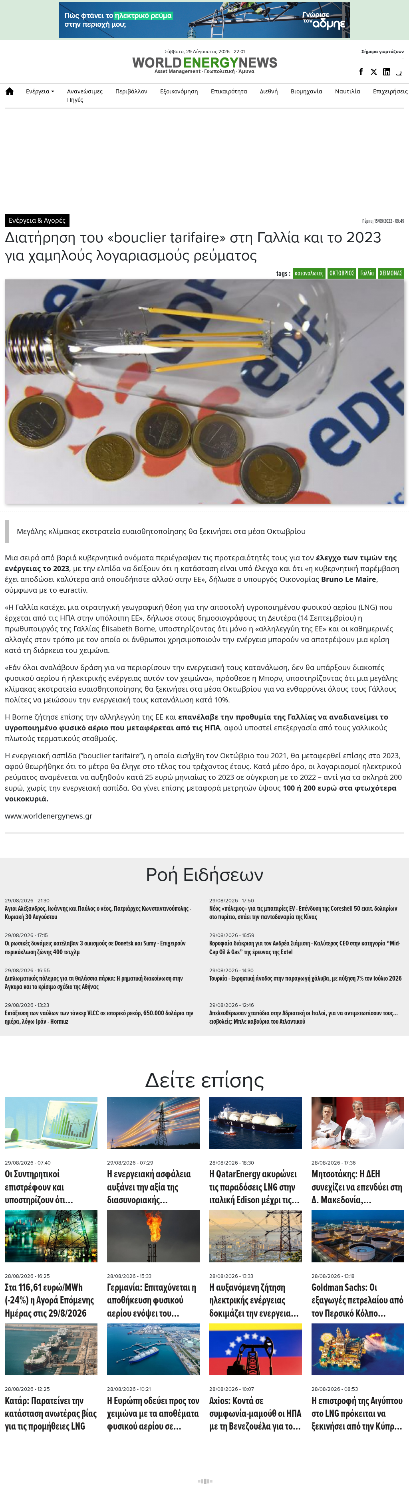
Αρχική (12, 91)
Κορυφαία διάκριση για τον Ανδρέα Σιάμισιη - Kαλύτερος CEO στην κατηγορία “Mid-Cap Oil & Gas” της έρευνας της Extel (304, 947)
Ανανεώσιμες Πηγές (85, 95)
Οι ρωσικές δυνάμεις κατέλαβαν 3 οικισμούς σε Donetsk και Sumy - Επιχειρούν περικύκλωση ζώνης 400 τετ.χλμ (95, 947)
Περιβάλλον (131, 91)
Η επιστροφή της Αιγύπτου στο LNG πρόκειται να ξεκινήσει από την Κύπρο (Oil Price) (357, 1414)
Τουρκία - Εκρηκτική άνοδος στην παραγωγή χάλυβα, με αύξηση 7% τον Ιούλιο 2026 (305, 979)
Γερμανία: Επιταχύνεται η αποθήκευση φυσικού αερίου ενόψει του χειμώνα (151, 1301)
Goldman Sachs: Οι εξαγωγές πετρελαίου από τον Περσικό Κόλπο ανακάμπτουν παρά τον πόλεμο (357, 1301)
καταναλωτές (309, 273)
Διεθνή (269, 91)
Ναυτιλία (347, 91)
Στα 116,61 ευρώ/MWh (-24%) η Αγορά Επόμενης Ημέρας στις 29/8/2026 (49, 1301)
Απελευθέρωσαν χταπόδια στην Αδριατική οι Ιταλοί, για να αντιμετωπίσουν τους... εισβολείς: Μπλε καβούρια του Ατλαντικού (303, 1017)
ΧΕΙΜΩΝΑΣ (391, 273)
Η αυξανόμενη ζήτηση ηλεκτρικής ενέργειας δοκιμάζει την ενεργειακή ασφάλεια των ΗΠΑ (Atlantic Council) (254, 1301)
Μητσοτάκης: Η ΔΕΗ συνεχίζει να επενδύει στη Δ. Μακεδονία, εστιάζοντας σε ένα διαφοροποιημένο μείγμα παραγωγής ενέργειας (357, 1187)
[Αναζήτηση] (400, 73)
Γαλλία (367, 273)
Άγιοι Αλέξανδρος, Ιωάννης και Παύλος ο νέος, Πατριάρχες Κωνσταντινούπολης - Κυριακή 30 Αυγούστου (98, 913)
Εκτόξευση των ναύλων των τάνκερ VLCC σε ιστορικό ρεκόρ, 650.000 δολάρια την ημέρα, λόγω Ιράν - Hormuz (99, 1017)
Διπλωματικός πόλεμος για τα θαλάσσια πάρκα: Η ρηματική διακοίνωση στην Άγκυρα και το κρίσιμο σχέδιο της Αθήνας (94, 983)
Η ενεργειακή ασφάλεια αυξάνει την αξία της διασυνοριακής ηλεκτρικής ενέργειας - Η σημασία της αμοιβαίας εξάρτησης (150, 1187)
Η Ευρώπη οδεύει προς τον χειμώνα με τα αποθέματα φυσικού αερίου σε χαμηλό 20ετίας (153, 1414)
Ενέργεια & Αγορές (37, 220)
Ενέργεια (38, 91)
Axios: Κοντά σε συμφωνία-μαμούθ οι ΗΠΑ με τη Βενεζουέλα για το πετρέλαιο (255, 1414)
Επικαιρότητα (229, 91)
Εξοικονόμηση (179, 91)
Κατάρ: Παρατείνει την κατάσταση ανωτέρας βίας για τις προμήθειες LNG (51, 1414)
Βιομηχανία (306, 91)
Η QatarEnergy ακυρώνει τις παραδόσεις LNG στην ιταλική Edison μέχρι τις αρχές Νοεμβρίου (253, 1187)
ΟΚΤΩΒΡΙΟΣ (342, 273)
